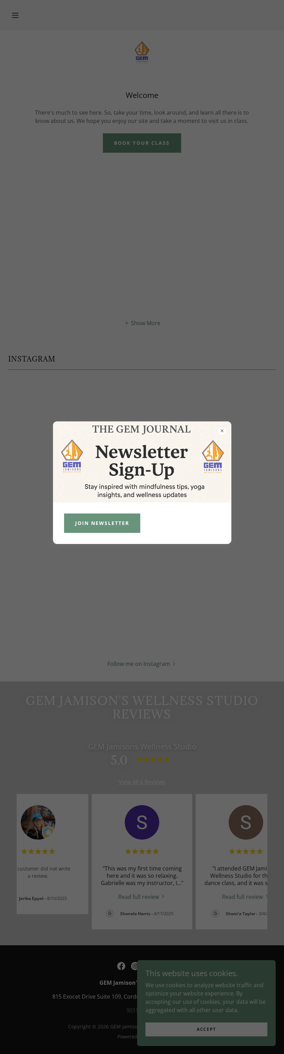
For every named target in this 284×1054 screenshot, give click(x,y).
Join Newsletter (102, 523)
